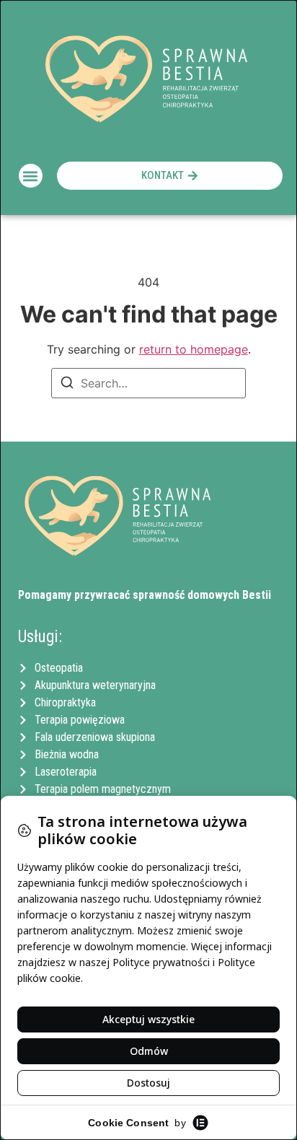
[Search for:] (148, 383)
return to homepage (193, 349)
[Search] (67, 384)
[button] (31, 176)
